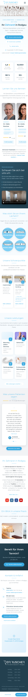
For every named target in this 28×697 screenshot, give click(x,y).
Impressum (4, 688)
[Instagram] (12, 500)
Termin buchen (21, 694)
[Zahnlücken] (20, 245)
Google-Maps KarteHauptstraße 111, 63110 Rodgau (14, 640)
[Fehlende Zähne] (7, 233)
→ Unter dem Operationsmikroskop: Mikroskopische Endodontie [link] (20, 299)
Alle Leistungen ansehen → (14, 384)
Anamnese (8, 694)
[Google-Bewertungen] (7, 500)
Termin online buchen (15, 37)
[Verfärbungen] (20, 233)
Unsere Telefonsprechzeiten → (14, 592)
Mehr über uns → (14, 494)
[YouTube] (21, 500)
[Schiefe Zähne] (7, 245)
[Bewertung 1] (12, 441)
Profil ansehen (8, 142)
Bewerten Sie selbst (14, 448)
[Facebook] (16, 500)
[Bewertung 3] (14, 441)
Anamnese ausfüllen (15, 41)
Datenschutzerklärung (13, 688)
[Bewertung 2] (13, 441)
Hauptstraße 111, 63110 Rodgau (15, 50)
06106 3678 (15, 46)
